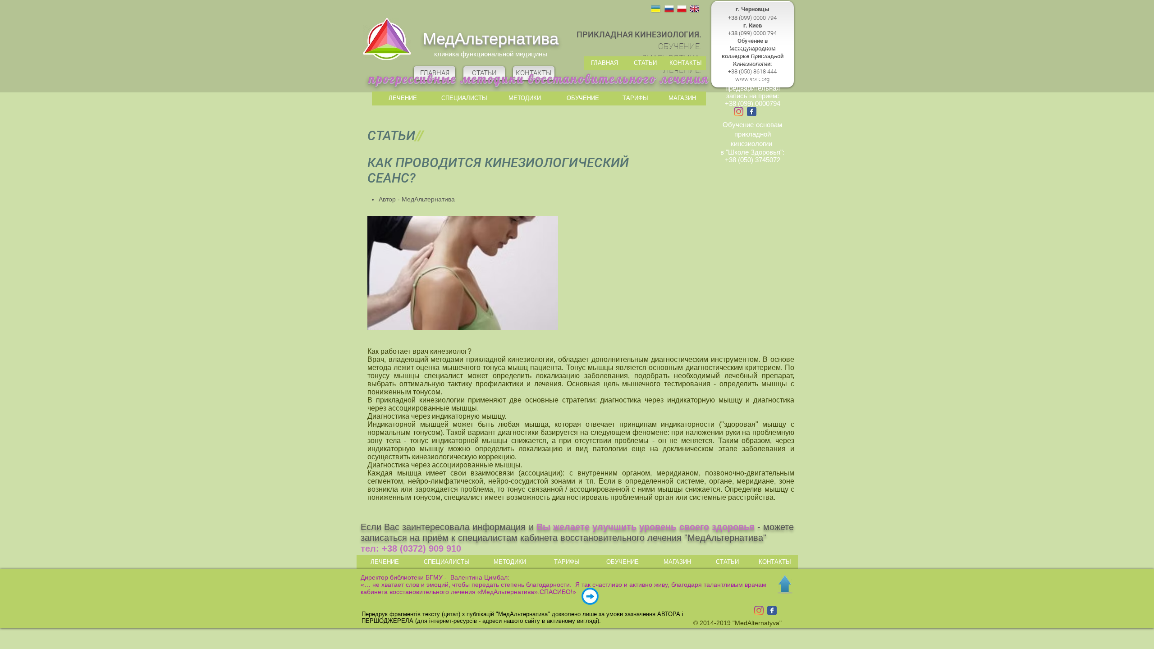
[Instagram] (738, 111)
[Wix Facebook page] (751, 111)
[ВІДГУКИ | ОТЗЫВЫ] (590, 596)
